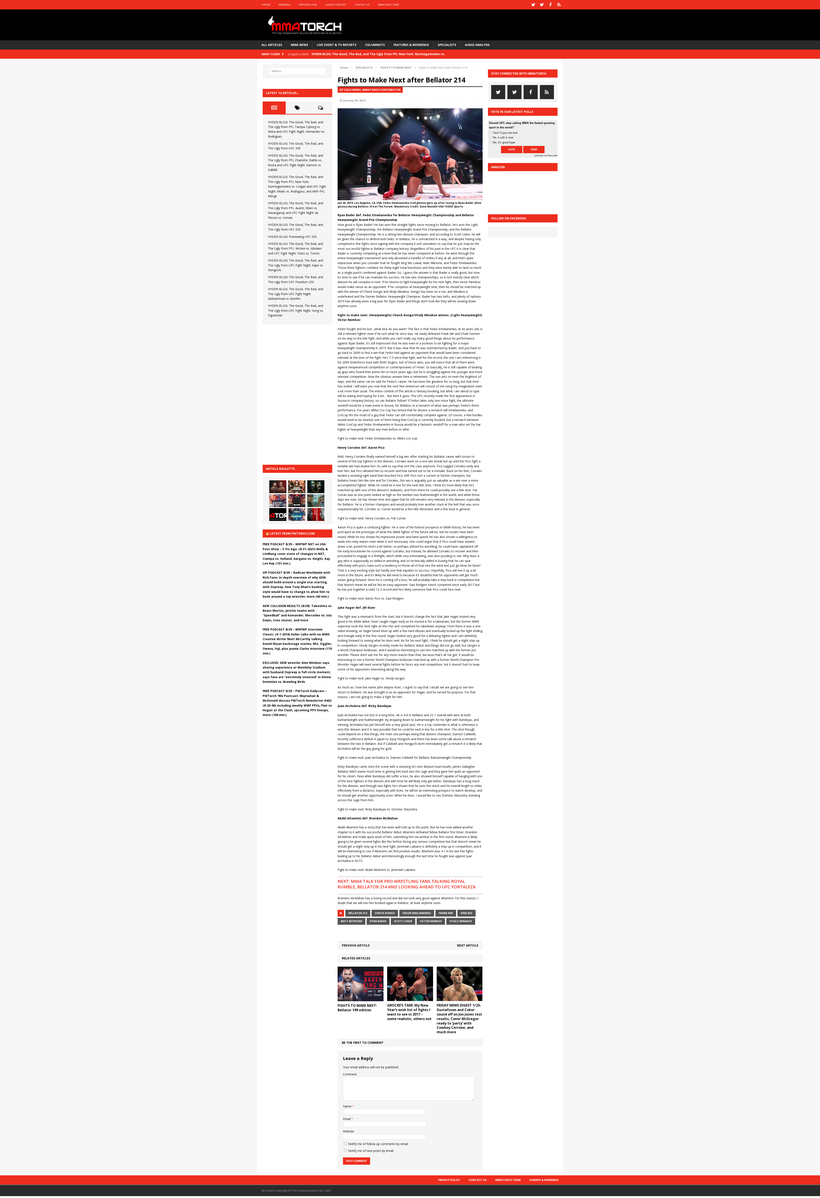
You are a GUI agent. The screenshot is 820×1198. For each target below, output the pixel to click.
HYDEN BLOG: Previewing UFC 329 (292, 237)
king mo (466, 913)
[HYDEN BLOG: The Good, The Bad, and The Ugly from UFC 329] (315, 500)
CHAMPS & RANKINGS (544, 1180)
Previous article (356, 945)
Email (347, 1119)
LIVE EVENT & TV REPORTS (336, 45)
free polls (552, 155)
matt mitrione (351, 921)
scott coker (403, 921)
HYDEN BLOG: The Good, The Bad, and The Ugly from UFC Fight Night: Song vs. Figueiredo (296, 310)
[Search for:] (297, 71)
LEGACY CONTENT (335, 4)
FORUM (266, 4)
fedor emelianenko (417, 913)
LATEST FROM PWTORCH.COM (292, 533)
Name (347, 1106)
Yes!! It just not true (505, 132)
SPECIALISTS (447, 45)
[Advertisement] (295, 394)
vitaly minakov (461, 921)
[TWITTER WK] (542, 4)
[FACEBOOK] (550, 4)
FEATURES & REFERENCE (411, 45)
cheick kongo (385, 913)
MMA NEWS (299, 45)
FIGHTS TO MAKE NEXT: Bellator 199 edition (357, 1007)
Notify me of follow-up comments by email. (378, 1144)
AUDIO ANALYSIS (477, 45)
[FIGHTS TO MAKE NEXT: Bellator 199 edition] (361, 999)
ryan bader (378, 921)
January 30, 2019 (354, 100)
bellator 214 (357, 913)
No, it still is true (503, 137)
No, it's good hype (504, 142)
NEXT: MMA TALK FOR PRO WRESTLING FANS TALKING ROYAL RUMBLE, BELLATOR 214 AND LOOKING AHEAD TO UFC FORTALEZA (407, 884)
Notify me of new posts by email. (371, 1151)
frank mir (446, 913)
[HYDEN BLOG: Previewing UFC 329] (277, 514)
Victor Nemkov (431, 921)
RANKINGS (284, 4)
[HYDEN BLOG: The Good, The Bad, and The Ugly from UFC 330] (296, 486)
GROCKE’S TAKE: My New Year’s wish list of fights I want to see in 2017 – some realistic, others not (409, 1012)
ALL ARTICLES (272, 45)
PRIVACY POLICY (449, 1180)
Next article (467, 945)
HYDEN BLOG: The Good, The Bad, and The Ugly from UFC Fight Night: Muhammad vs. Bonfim (295, 294)
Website (348, 1131)
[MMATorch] (305, 24)
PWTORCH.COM (308, 4)
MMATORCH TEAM (388, 4)
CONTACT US (362, 4)
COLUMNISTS (375, 45)
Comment (350, 1074)
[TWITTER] (533, 4)
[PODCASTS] (559, 4)
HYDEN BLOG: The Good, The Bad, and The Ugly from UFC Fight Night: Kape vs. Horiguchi (296, 265)
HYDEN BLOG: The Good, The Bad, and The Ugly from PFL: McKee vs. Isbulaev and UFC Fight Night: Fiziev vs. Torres (295, 248)
